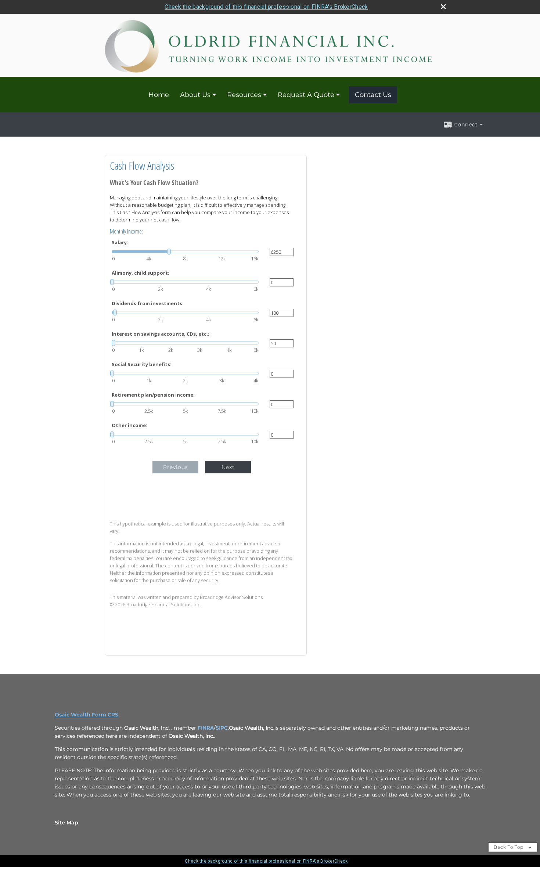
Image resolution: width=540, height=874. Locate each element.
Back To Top (509, 847)
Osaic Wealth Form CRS (86, 714)
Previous (175, 467)
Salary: (120, 242)
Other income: (129, 425)
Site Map (66, 822)
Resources (244, 95)
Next (228, 467)
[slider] (185, 251)
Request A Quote (306, 95)
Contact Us (373, 95)
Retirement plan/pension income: (153, 395)
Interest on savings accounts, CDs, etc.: (160, 334)
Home (158, 95)
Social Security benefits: (142, 364)
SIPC (222, 728)
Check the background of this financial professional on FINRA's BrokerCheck (266, 6)
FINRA (206, 728)
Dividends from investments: (148, 303)
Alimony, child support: (140, 273)
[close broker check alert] (443, 7)
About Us (195, 95)
